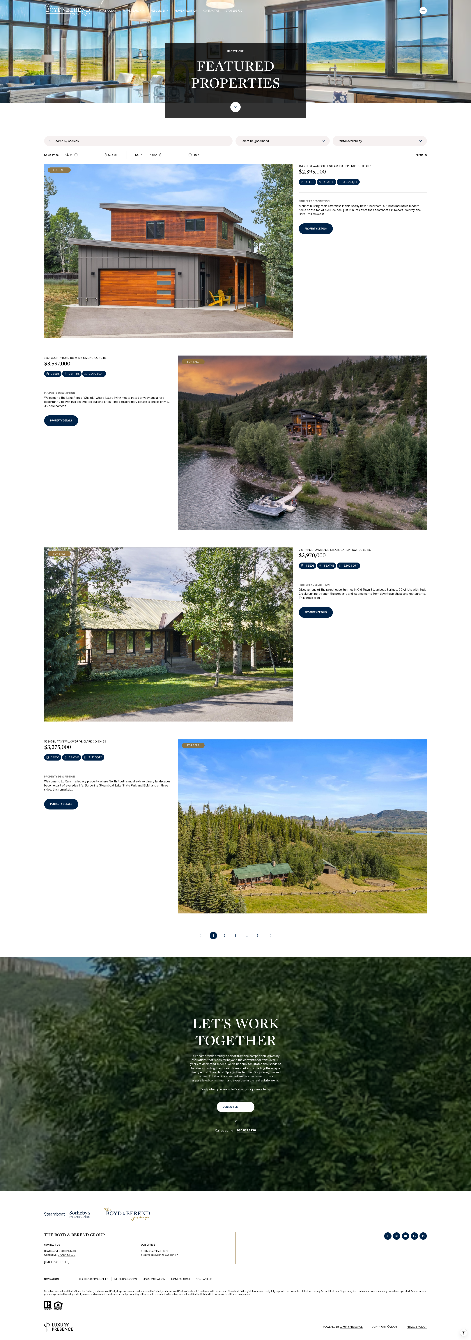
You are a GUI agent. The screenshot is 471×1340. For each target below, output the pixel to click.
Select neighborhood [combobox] (254, 141)
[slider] (76, 155)
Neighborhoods (125, 1279)
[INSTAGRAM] (396, 1236)
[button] (235, 1107)
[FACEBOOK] (388, 1236)
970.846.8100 (66, 1254)
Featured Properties (93, 1279)
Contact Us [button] (204, 1279)
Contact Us (211, 10)
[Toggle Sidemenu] (423, 10)
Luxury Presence (351, 1326)
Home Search (180, 1279)
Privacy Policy (417, 1326)
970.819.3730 (234, 10)
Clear (419, 155)
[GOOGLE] (414, 1236)
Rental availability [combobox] (350, 141)
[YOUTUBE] (405, 1236)
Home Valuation (186, 10)
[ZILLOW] (423, 1236)
